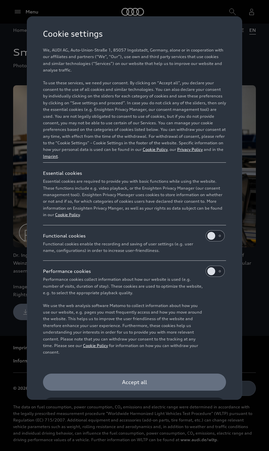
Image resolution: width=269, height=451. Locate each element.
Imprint (50, 156)
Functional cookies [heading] (64, 235)
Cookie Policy (155, 149)
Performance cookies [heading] (67, 271)
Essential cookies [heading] (62, 173)
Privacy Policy (190, 149)
